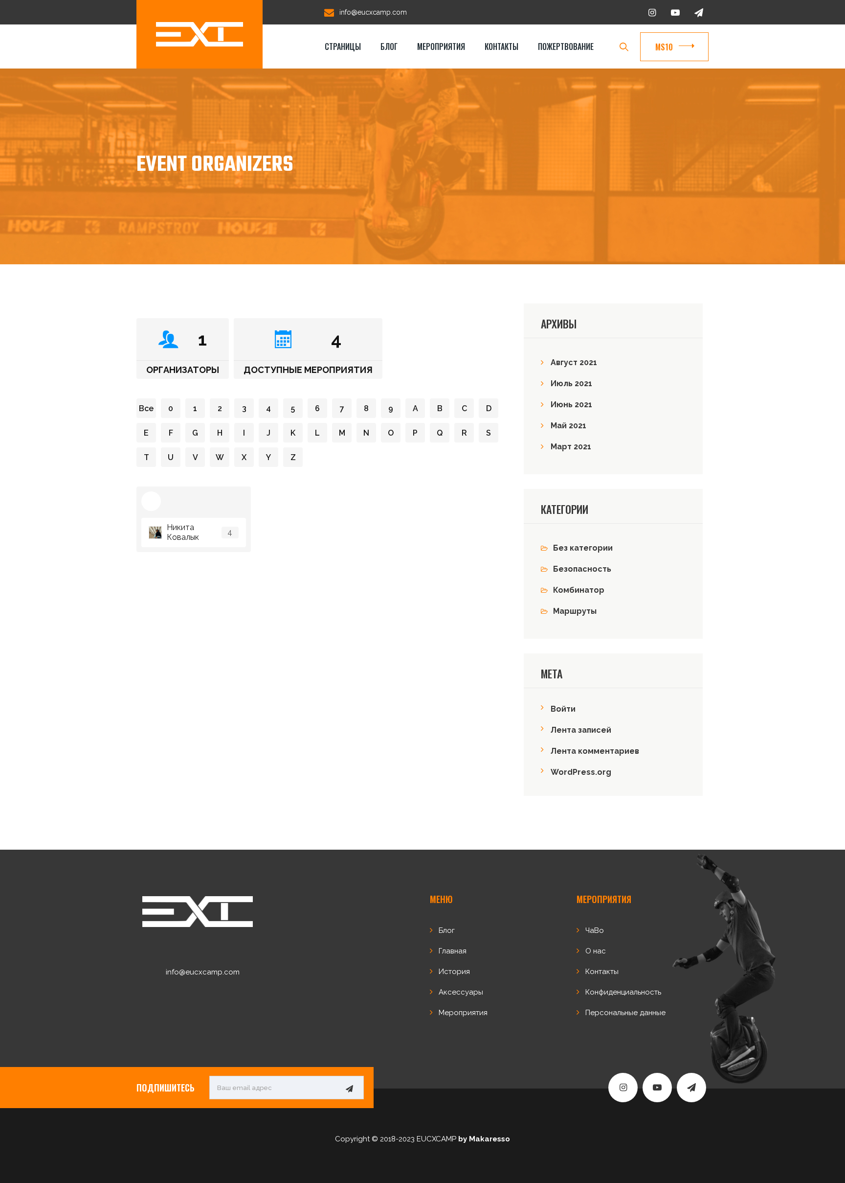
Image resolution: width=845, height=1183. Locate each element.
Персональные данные (625, 1012)
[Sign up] (349, 1088)
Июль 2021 (571, 383)
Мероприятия (441, 46)
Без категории (583, 548)
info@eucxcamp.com (373, 12)
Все (146, 408)
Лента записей (581, 730)
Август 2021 (574, 362)
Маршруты (575, 611)
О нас (595, 951)
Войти (563, 709)
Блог (389, 46)
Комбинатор (578, 590)
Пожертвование (566, 46)
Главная (453, 951)
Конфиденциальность (623, 992)
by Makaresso (484, 1139)
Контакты (501, 46)
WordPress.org (581, 772)
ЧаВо (594, 930)
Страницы (343, 46)
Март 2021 (571, 446)
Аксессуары (461, 992)
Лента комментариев (595, 751)
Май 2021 (568, 425)
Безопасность (582, 569)
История (454, 971)
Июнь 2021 (571, 404)
